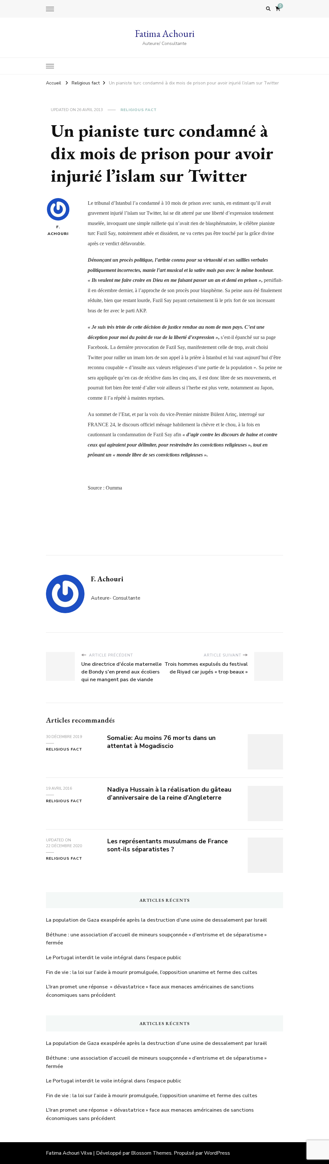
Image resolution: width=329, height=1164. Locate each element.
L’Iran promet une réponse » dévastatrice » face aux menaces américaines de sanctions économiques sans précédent (150, 991)
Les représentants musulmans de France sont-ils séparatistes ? (167, 845)
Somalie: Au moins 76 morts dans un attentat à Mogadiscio (161, 742)
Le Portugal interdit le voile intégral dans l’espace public (113, 957)
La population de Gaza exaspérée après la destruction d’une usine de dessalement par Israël (156, 920)
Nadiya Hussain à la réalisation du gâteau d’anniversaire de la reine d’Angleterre (169, 793)
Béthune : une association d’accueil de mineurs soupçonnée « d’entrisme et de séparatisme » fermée (156, 939)
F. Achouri (58, 230)
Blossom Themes (151, 1153)
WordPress (217, 1153)
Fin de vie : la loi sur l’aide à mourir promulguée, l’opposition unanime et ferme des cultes (151, 972)
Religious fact (138, 109)
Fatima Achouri (164, 33)
